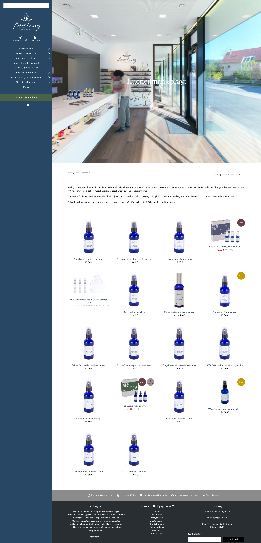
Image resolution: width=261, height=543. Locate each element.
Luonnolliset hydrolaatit (26, 63)
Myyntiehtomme (156, 524)
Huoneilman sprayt (83, 173)
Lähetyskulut (156, 514)
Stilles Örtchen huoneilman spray (88, 365)
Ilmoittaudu (233, 539)
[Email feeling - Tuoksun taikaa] (28, 105)
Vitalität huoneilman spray (179, 418)
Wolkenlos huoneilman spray (88, 471)
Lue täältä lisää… (96, 536)
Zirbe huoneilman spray (134, 471)
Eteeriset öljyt (26, 49)
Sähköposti (194, 533)
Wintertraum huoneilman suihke (224, 409)
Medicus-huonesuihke (134, 312)
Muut (26, 87)
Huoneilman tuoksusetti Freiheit (224, 246)
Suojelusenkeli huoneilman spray (179, 365)
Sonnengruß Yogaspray (224, 312)
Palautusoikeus (156, 527)
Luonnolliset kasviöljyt (26, 68)
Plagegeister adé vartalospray (179, 312)
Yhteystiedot (157, 517)
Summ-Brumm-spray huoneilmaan (133, 365)
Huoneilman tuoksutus (26, 58)
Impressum (156, 533)
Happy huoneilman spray (179, 259)
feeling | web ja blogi (26, 97)
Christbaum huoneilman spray (88, 259)
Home (70, 173)
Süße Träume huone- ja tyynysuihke (224, 365)
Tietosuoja (156, 530)
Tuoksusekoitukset (26, 53)
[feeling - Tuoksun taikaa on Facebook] (24, 105)
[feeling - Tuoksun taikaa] (26, 22)
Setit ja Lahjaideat (26, 82)
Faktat (157, 511)
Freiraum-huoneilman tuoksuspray (134, 259)
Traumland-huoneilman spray (89, 418)
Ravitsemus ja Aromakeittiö (26, 77)
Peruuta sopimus (157, 520)
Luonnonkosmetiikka (26, 72)
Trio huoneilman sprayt (133, 405)
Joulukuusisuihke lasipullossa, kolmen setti (88, 301)
